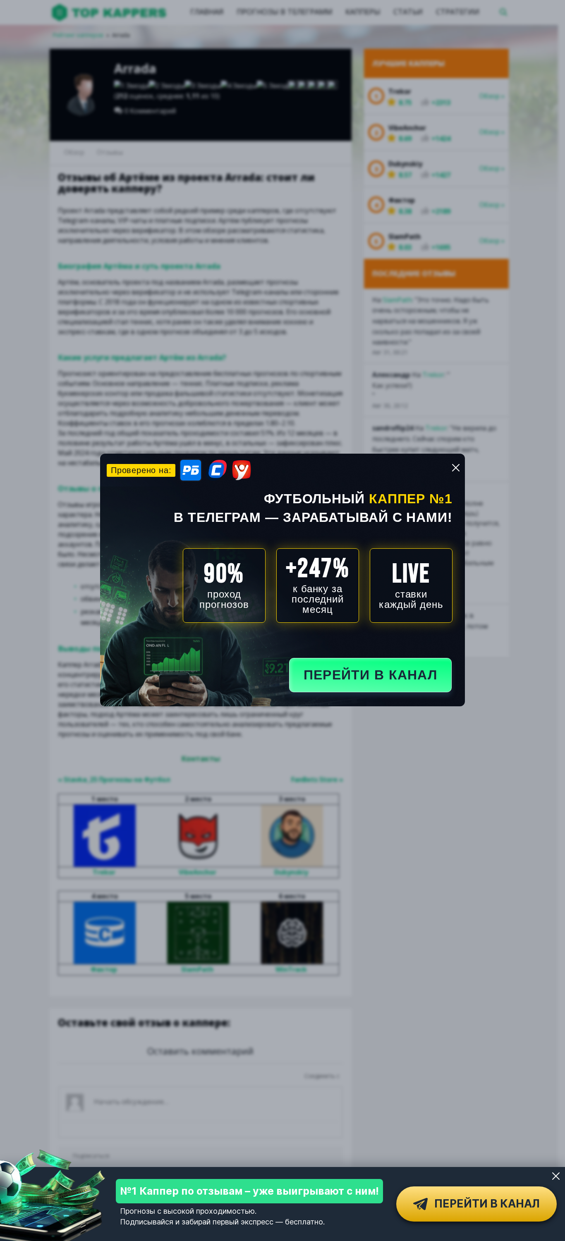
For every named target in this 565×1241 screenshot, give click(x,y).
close (456, 468)
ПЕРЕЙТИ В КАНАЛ (370, 674)
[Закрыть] (556, 1176)
